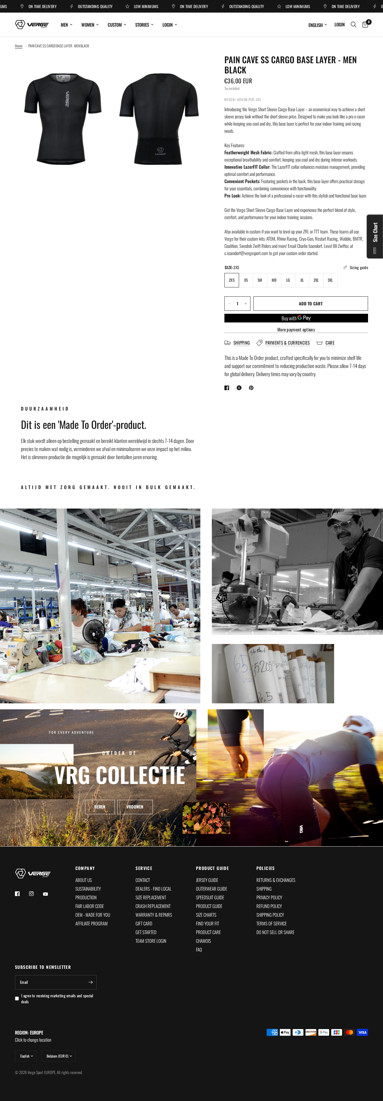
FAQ (199, 949)
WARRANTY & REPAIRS (154, 914)
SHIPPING (264, 888)
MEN (64, 24)
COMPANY (85, 868)
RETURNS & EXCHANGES (275, 880)
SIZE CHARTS (206, 914)
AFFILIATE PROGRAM (91, 923)
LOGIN (167, 24)
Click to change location (33, 1036)
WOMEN (87, 24)
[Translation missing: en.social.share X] (240, 387)
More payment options (296, 329)
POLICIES (265, 868)
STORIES (142, 24)
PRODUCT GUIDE (212, 868)
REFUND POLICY (269, 906)
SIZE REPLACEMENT (151, 897)
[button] (100, 807)
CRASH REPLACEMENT (153, 906)
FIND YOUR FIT (207, 923)
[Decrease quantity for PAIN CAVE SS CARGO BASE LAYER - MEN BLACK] (229, 303)
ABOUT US (83, 880)
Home (18, 45)
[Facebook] (21, 893)
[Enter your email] (91, 982)
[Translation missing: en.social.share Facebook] (228, 387)
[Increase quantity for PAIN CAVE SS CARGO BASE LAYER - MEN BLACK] (245, 303)
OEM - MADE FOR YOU (92, 914)
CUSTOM (115, 24)
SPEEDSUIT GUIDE (210, 897)
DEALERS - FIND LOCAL (153, 888)
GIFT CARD (144, 923)
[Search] (353, 25)
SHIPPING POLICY (270, 914)
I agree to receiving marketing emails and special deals (57, 999)
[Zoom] (98, 67)
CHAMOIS (203, 940)
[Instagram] (35, 893)
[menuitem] (66, 24)
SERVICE (144, 868)
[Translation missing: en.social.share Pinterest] (252, 387)
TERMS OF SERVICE (271, 923)
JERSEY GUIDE (207, 880)
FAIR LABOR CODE (89, 906)
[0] (363, 25)
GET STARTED (146, 932)
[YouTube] (49, 894)
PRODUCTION (86, 897)
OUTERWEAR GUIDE (211, 888)
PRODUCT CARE (208, 932)
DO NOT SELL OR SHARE (275, 932)
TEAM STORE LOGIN (151, 940)
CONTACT (143, 880)
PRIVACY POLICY (269, 897)
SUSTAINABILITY (88, 888)
